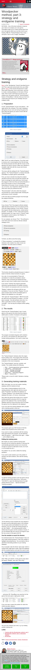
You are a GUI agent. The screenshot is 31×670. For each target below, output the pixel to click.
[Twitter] (10, 643)
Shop (3, 1)
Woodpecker (25, 639)
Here (6, 660)
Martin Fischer (11, 649)
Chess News (12, 7)
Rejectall (16, 666)
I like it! (21, 24)
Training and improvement (11, 639)
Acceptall (25, 666)
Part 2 (7, 88)
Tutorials (19, 639)
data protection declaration (15, 662)
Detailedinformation (7, 666)
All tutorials (8, 636)
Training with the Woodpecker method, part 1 (17, 632)
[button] (10, 1)
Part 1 (3, 85)
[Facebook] (6, 643)
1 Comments (26, 24)
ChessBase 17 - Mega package (12, 59)
